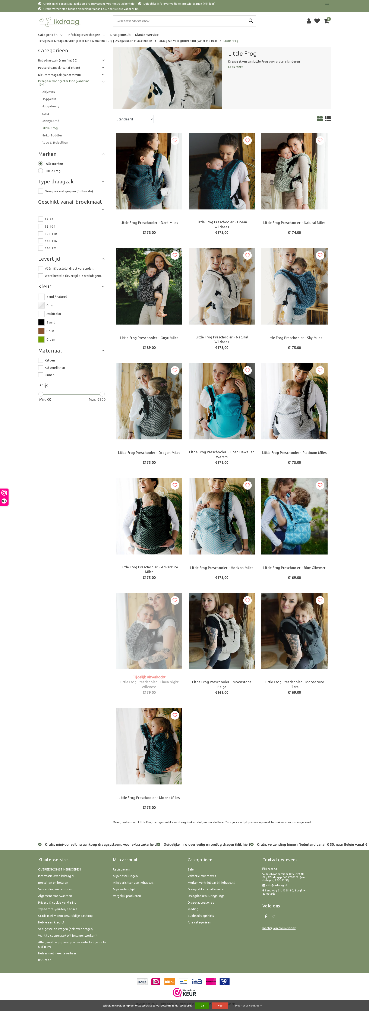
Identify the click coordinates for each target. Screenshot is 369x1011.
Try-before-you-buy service (57, 909)
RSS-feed (44, 960)
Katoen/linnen (55, 367)
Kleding (193, 909)
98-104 (50, 226)
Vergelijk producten (127, 896)
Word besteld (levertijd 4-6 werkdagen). (73, 276)
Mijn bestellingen (125, 876)
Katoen (50, 360)
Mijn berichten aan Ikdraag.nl (133, 882)
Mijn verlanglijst (124, 889)
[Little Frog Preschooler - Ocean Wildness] (222, 171)
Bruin (50, 331)
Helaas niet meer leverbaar (57, 953)
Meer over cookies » (248, 1005)
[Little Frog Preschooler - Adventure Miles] (149, 516)
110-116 (51, 241)
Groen (51, 339)
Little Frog (231, 40)
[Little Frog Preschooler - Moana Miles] (149, 746)
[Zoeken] (251, 20)
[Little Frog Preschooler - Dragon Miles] (149, 401)
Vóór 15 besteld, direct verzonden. (69, 268)
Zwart (51, 322)
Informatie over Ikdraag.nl (56, 876)
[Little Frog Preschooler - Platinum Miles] (294, 401)
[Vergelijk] (328, 4)
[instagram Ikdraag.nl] (273, 916)
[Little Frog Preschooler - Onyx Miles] (149, 286)
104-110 (51, 234)
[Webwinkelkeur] (184, 992)
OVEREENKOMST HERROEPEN (59, 869)
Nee (220, 1005)
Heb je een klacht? (51, 922)
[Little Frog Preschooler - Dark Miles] (149, 171)
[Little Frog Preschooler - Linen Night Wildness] (149, 631)
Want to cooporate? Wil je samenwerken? (67, 935)
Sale (191, 869)
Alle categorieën (199, 922)
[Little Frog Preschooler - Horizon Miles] (222, 516)
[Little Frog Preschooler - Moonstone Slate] (294, 631)
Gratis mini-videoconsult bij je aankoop (65, 915)
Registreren (121, 869)
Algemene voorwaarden (55, 896)
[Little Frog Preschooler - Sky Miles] (294, 286)
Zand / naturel (57, 296)
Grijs (50, 305)
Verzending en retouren (55, 889)
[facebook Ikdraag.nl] (265, 916)
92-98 (49, 219)
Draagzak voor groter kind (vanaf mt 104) (188, 40)
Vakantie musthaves (202, 876)
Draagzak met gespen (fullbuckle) (69, 191)
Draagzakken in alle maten (133, 40)
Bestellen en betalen (53, 882)
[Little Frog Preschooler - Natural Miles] (294, 171)
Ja (202, 1005)
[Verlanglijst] (317, 21)
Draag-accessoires (201, 902)
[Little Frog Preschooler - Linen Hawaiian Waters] (222, 401)
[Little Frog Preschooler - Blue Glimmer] (294, 516)
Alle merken (54, 163)
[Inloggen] (309, 21)
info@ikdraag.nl (276, 885)
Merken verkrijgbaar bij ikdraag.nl (211, 882)
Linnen (49, 375)
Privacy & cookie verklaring (57, 902)
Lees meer (235, 67)
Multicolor (54, 314)
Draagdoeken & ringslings (206, 896)
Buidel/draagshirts (201, 915)
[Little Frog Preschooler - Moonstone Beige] (222, 631)
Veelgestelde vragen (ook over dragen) (66, 929)
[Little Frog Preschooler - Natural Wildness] (222, 286)
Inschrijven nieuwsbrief (279, 928)
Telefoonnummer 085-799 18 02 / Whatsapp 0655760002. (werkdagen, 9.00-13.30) (283, 877)
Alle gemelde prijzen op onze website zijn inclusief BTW (72, 944)
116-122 (51, 248)
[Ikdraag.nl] (59, 21)
